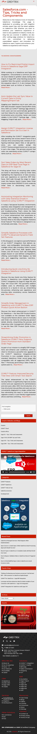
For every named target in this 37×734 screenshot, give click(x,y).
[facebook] (3, 641)
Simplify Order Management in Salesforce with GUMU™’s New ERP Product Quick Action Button (17, 305)
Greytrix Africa (5, 431)
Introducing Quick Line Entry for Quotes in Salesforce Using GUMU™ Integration (17, 271)
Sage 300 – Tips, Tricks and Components (12, 440)
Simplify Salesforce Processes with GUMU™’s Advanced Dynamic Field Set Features (17, 235)
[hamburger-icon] (34, 1)
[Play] (3, 472)
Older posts (6, 409)
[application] (18, 464)
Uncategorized (5, 494)
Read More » (5, 87)
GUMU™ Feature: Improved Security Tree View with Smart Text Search (17, 374)
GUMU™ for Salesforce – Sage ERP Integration (13, 578)
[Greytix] (16, 637)
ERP (21, 677)
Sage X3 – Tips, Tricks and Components (11, 434)
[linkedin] (10, 641)
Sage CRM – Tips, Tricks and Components (12, 443)
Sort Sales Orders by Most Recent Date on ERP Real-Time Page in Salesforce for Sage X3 (16, 164)
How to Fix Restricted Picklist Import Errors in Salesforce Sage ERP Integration (17, 66)
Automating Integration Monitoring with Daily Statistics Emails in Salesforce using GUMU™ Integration (18, 198)
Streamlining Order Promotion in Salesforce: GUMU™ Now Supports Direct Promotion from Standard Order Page (16, 340)
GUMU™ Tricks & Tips (7, 487)
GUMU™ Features (5, 481)
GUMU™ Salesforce (6, 484)
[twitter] (6, 641)
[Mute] (31, 472)
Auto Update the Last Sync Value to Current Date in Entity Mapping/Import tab (17, 98)
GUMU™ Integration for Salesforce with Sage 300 (14, 586)
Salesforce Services (6, 490)
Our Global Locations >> (11, 656)
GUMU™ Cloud (5, 428)
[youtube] (14, 641)
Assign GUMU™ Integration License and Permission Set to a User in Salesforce (17, 130)
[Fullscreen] (34, 472)
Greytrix (3, 425)
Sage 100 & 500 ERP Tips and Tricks (10, 437)
